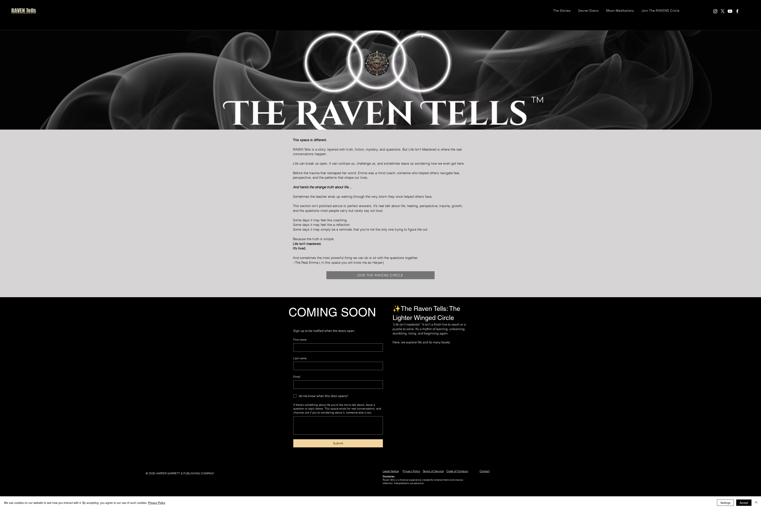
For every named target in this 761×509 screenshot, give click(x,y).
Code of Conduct (457, 471)
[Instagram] (715, 11)
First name (300, 339)
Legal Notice (391, 471)
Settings (725, 503)
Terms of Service (433, 471)
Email (296, 376)
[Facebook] (737, 11)
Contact (484, 471)
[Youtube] (730, 11)
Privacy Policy (411, 471)
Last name (300, 358)
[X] (722, 11)
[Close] (756, 502)
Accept (744, 503)
